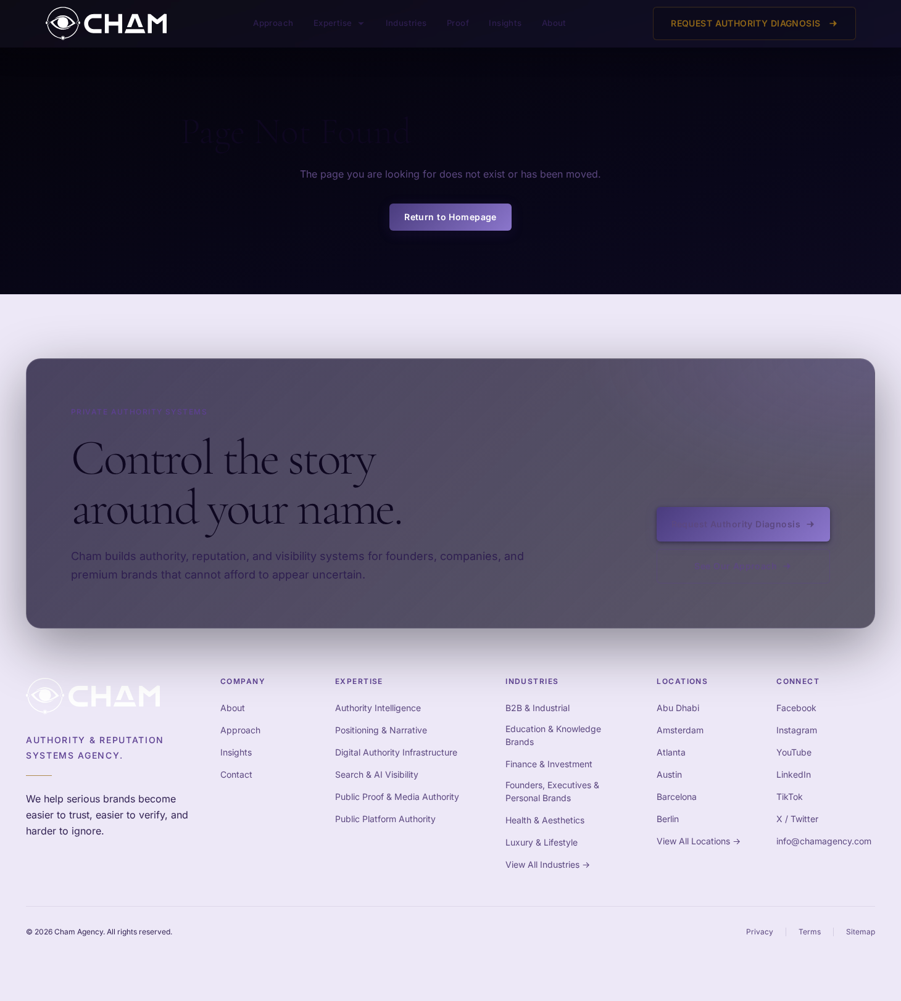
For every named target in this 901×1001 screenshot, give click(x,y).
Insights (505, 23)
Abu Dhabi (678, 707)
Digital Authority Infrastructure (396, 752)
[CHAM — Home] (106, 23)
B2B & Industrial (537, 707)
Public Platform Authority (385, 819)
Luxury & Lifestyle (541, 842)
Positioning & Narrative (381, 730)
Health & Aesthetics (544, 820)
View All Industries (547, 864)
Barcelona (677, 796)
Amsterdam (680, 730)
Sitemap (860, 931)
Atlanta (671, 752)
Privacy (759, 931)
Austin (669, 774)
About (554, 23)
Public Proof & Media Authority (397, 796)
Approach (273, 23)
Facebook (796, 707)
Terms (810, 931)
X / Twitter (797, 819)
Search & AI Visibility (376, 774)
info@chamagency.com (823, 841)
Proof (458, 23)
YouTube (794, 752)
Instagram (796, 730)
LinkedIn (793, 774)
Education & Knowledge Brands (553, 735)
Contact (236, 774)
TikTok (789, 796)
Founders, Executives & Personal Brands (552, 791)
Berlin (668, 819)
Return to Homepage (450, 217)
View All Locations (699, 841)
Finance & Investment (548, 764)
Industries (406, 23)
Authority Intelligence (378, 707)
